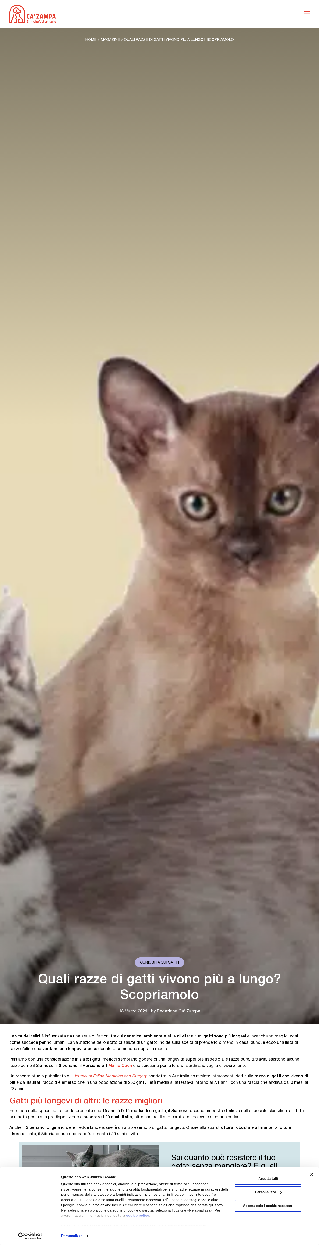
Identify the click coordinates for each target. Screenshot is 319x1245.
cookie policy (137, 1215)
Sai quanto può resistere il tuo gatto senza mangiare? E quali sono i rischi (224, 1167)
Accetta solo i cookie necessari (268, 1206)
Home (90, 40)
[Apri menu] (307, 13)
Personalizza (71, 1236)
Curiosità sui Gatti (159, 962)
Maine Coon (120, 1066)
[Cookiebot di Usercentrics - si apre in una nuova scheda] (30, 1235)
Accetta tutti (268, 1178)
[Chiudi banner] (311, 1174)
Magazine (110, 40)
